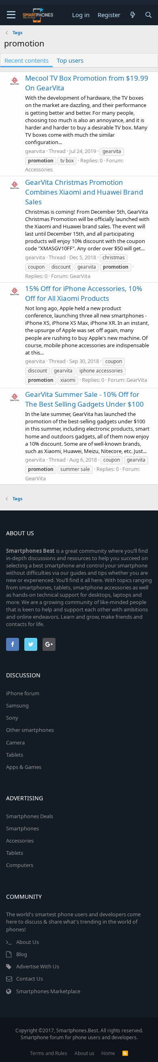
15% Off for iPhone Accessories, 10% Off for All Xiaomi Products (83, 293)
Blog (21, 954)
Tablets (14, 754)
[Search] (148, 14)
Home (108, 1053)
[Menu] (11, 15)
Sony (12, 717)
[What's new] (132, 14)
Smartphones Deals (29, 816)
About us (84, 1053)
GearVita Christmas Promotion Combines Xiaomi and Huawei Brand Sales (84, 191)
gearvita (35, 151)
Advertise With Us (37, 966)
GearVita (80, 276)
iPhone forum (22, 693)
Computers (19, 865)
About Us (27, 942)
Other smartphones (30, 730)
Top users (70, 60)
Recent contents (26, 60)
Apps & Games (23, 767)
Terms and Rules (48, 1053)
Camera (15, 742)
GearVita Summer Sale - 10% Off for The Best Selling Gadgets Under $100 (84, 399)
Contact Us (29, 978)
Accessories (39, 169)
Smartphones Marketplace (48, 991)
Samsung (17, 705)
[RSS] (125, 1053)
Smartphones (22, 828)
